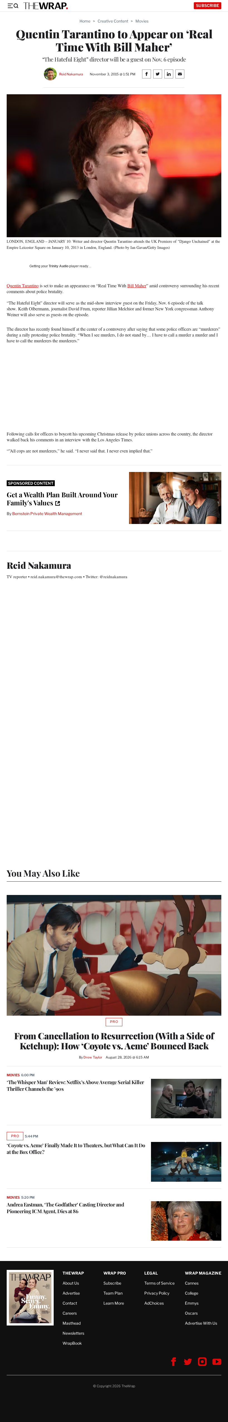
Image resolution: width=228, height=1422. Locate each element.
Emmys (192, 1303)
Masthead (72, 1323)
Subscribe (207, 5)
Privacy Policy (156, 1293)
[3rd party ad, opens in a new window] (175, 498)
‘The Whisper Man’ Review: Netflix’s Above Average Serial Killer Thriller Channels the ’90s (75, 1085)
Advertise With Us (201, 1323)
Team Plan (113, 1293)
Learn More (113, 1303)
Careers (70, 1313)
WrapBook (72, 1343)
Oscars (191, 1313)
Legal (151, 1273)
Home (85, 21)
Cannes (192, 1283)
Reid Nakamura (71, 74)
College (191, 1293)
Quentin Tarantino (23, 285)
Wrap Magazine (203, 1273)
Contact (70, 1303)
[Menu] (13, 6)
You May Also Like (43, 873)
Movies (141, 21)
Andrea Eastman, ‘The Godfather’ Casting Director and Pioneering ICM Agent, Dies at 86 (65, 1208)
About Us (71, 1283)
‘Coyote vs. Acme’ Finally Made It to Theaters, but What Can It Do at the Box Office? (76, 1148)
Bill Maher (136, 285)
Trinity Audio (58, 266)
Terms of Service (159, 1283)
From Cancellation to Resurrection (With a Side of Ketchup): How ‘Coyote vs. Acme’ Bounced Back (114, 1041)
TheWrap (73, 1273)
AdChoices (154, 1303)
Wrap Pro (114, 1273)
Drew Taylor (92, 1057)
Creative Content (113, 21)
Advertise (71, 1293)
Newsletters (73, 1333)
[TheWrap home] (45, 6)
